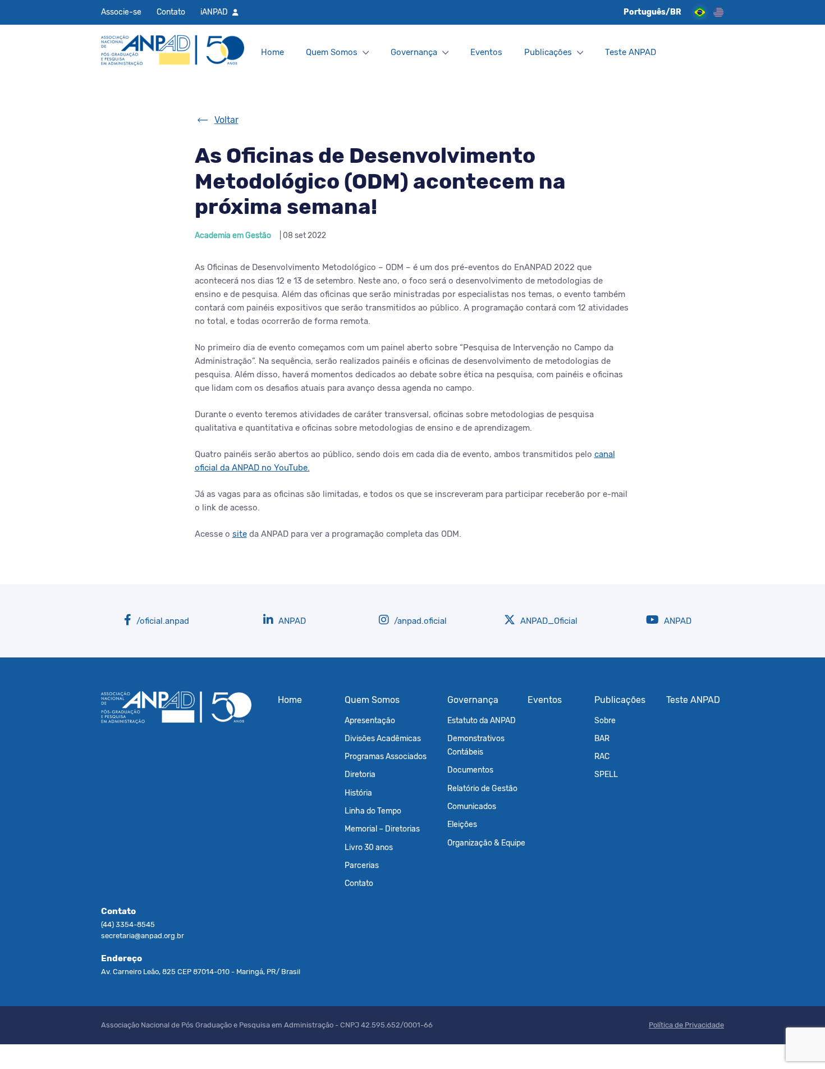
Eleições (462, 824)
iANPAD (214, 11)
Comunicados (471, 806)
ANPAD (291, 621)
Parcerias (362, 865)
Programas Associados (386, 756)
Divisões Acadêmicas (383, 738)
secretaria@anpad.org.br (142, 935)
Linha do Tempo (373, 810)
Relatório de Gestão (482, 788)
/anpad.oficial (419, 621)
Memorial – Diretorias (382, 828)
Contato (171, 11)
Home (272, 52)
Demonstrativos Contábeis (476, 745)
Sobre (605, 720)
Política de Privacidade (686, 1025)
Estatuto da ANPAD (481, 720)
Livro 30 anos (369, 847)
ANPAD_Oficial (548, 621)
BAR (601, 738)
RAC (601, 756)
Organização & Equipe (486, 842)
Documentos (470, 769)
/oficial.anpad (161, 621)
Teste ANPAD (630, 52)
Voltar (226, 120)
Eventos (486, 52)
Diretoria (360, 774)
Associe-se (121, 11)
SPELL (606, 774)
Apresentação (370, 720)
